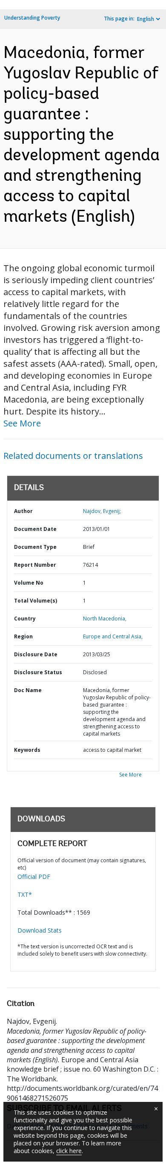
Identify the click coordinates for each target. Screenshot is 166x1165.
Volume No (28, 582)
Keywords (27, 749)
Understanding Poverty (32, 17)
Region (23, 636)
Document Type (35, 547)
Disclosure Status (38, 672)
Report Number (35, 564)
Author (23, 511)
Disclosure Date (35, 654)
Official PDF (33, 876)
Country (25, 618)
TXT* (24, 894)
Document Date (35, 529)
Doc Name (28, 690)
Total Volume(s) (35, 600)
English (145, 19)
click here (69, 1151)
